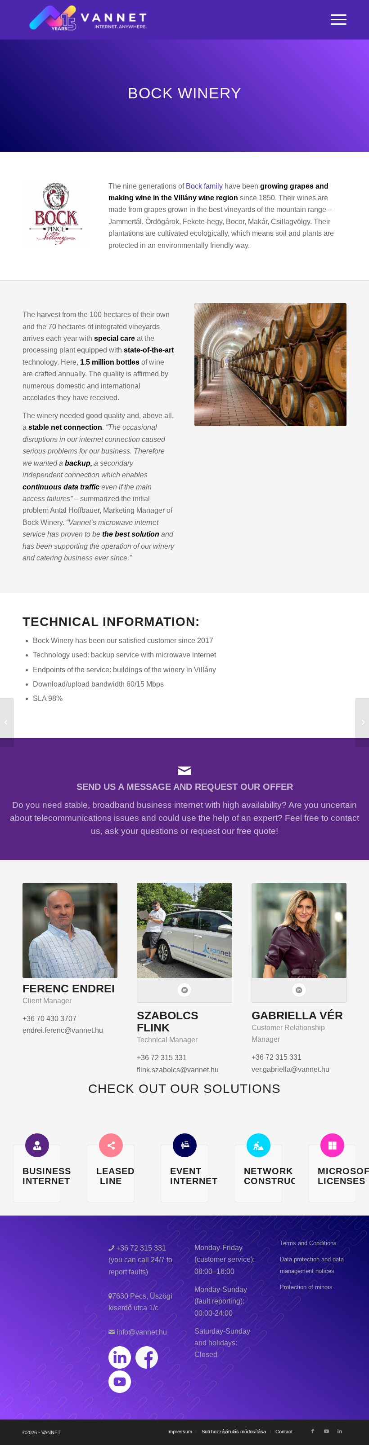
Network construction (282, 1176)
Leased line (115, 1176)
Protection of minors (306, 1287)
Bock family (204, 186)
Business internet (46, 1176)
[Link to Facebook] (313, 1431)
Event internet (194, 1176)
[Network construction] (258, 1145)
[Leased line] (111, 1145)
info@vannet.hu (141, 1332)
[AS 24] (362, 722)
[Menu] (336, 20)
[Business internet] (37, 1145)
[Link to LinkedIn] (339, 1431)
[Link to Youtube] (326, 1431)
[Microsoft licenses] (332, 1145)
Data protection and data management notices (312, 1265)
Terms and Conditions (308, 1243)
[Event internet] (185, 1145)
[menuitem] (336, 20)
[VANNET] (88, 20)
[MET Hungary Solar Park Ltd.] (7, 722)
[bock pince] (270, 364)
